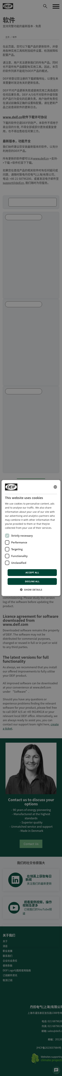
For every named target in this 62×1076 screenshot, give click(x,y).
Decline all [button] (32, 581)
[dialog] (31, 538)
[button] (31, 590)
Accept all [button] (32, 572)
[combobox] (55, 487)
